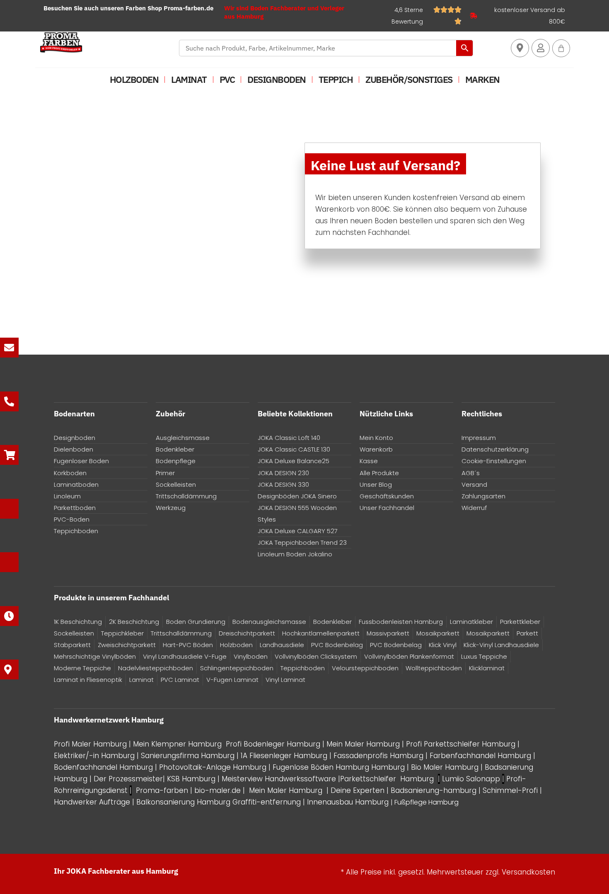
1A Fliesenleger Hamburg (285, 756)
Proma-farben (162, 790)
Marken (482, 79)
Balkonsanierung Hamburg (183, 802)
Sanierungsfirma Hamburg (189, 756)
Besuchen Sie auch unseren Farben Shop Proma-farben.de (128, 8)
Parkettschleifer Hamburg (387, 779)
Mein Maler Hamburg (363, 744)
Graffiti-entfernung (266, 802)
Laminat (189, 79)
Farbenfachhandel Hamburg (481, 756)
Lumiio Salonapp (471, 779)
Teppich (336, 79)
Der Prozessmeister (128, 779)
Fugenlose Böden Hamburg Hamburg (340, 767)
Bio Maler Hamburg (446, 767)
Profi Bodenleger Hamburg (273, 744)
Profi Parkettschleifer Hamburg (460, 744)
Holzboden (134, 79)
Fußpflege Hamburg (426, 802)
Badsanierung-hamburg (433, 790)
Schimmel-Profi (510, 790)
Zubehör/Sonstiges (408, 79)
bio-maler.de (216, 790)
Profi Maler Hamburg (90, 744)
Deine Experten (357, 790)
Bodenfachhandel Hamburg (104, 767)
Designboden (276, 79)
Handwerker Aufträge (92, 802)
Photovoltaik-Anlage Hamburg (213, 767)
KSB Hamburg (192, 779)
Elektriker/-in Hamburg (95, 756)
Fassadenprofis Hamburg (379, 756)
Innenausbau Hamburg (348, 802)
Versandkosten (528, 872)
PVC (227, 79)
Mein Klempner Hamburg (177, 744)
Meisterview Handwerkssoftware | (281, 779)
